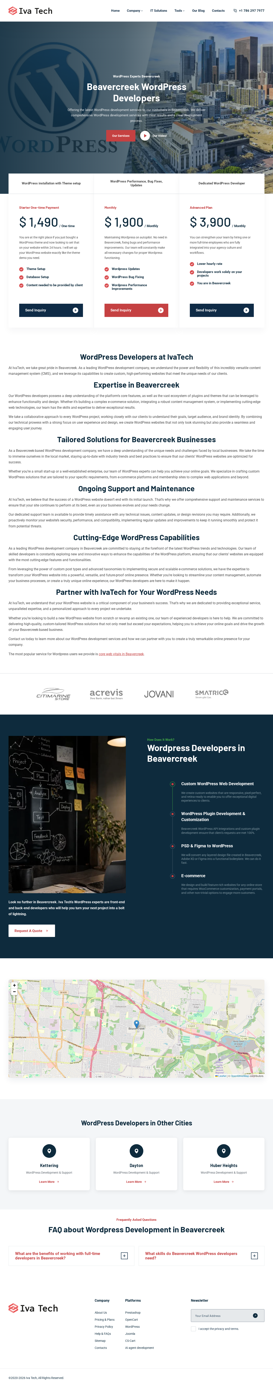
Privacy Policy (104, 1326)
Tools (178, 11)
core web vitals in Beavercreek (121, 654)
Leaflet (222, 1076)
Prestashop (133, 1312)
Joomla (130, 1333)
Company (133, 11)
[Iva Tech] (30, 10)
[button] (136, 1024)
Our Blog (198, 11)
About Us (101, 1312)
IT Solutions (158, 11)
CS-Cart (130, 1340)
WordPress (132, 1326)
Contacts (218, 11)
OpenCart (131, 1319)
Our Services (120, 135)
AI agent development (139, 1348)
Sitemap (100, 1340)
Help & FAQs (103, 1333)
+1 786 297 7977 (251, 11)
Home (115, 11)
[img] (136, 1029)
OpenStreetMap (240, 1076)
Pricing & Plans (105, 1319)
